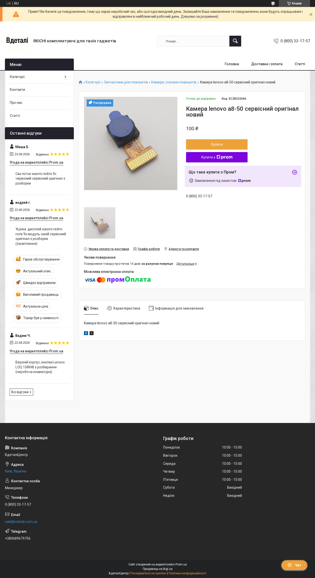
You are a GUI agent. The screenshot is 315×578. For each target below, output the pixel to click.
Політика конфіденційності (187, 573)
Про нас (16, 103)
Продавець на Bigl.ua (158, 569)
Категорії (93, 82)
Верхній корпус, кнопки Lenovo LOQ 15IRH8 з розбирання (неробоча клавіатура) (40, 367)
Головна (232, 64)
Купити (217, 144)
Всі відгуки (20, 392)
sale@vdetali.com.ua (21, 522)
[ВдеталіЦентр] (17, 41)
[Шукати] (235, 41)
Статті (300, 64)
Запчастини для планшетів (126, 82)
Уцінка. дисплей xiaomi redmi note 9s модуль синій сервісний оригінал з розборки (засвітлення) (41, 236)
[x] (92, 334)
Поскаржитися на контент (148, 573)
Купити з (208, 157)
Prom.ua (181, 564)
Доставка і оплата (267, 64)
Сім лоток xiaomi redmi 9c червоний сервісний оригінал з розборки (40, 178)
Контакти (17, 90)
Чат (298, 565)
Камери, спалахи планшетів (173, 82)
